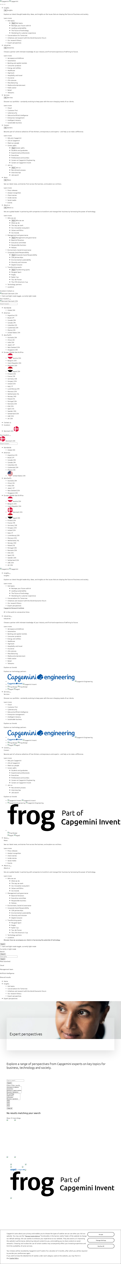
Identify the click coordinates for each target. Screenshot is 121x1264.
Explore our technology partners (15, 671)
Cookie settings (14, 1149)
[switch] (1, 296)
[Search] (1, 4)
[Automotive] (14, 1089)
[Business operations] (13, 1099)
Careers (10, 128)
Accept (101, 1234)
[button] (11, 431)
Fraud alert (13, 1154)
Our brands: (10, 1161)
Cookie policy (14, 1151)
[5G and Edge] (13, 1094)
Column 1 (13, 1202)
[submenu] (10, 573)
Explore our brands (10, 667)
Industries (10, 48)
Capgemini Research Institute (14, 608)
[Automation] (13, 1097)
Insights (10, 10)
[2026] (8, 1101)
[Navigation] (4, 4)
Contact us (17, 1219)
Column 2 (13, 1224)
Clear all (9, 1108)
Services (10, 97)
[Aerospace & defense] (14, 1087)
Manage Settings (101, 1240)
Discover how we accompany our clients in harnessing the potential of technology (32, 940)
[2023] (8, 1106)
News (9, 180)
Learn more (8, 18)
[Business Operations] (14, 1092)
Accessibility (13, 1141)
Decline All (101, 1246)
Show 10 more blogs (14, 1118)
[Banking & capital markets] (14, 1090)
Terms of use (14, 1139)
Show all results (5, 977)
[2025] (8, 1102)
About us (10, 207)
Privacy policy (14, 1144)
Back (13, 23)
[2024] (8, 1104)
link (5, 10)
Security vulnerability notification (19, 1146)
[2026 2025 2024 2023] (8, 1106)
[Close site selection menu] (10, 299)
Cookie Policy (14, 1258)
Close (3, 954)
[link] (9, 1)
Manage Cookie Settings (32, 1236)
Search (3, 944)
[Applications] (13, 1096)
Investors (13, 1136)
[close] (2, 4)
